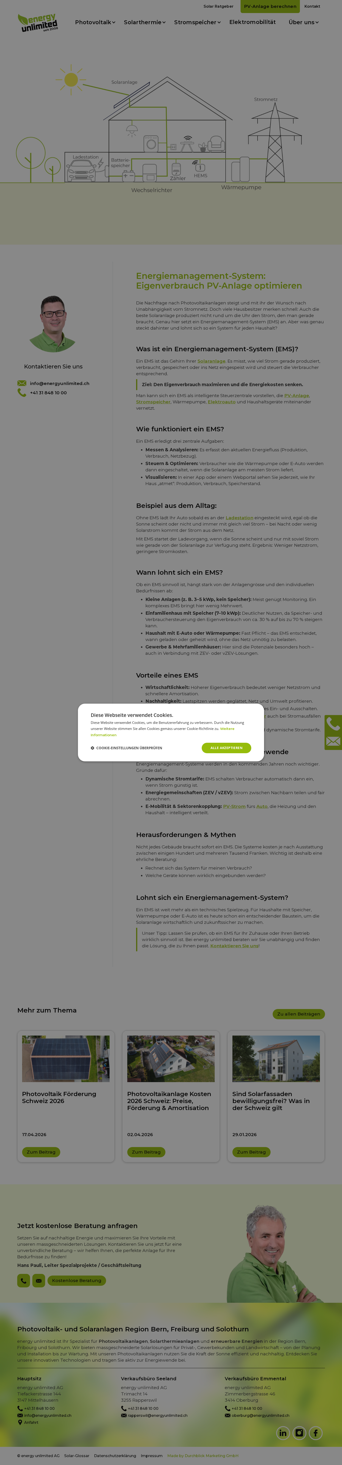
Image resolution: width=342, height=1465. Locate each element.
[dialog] (171, 732)
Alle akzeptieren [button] (226, 748)
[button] (126, 748)
